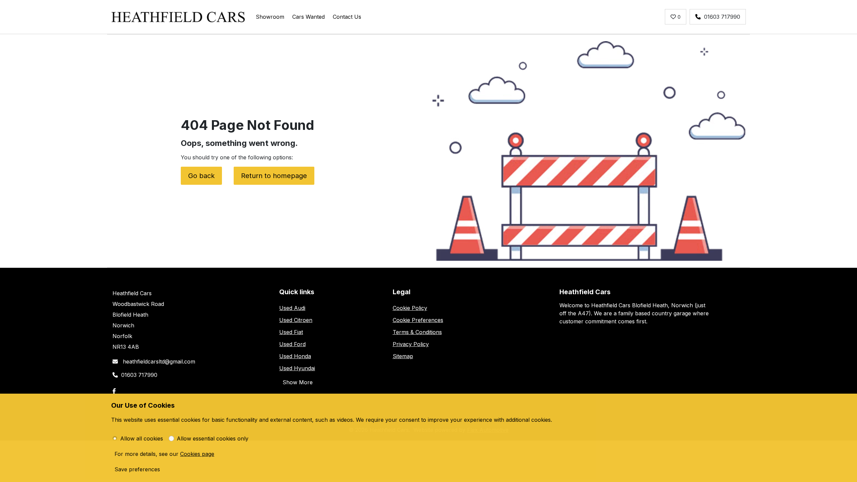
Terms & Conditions (417, 332)
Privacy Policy (411, 344)
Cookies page (197, 454)
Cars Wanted (308, 16)
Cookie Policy (410, 308)
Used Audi (292, 308)
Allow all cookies (141, 438)
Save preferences (137, 469)
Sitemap (403, 356)
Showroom (270, 16)
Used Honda (295, 356)
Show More (298, 382)
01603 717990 (722, 16)
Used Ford (292, 344)
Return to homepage (274, 176)
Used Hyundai (297, 368)
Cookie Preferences (418, 320)
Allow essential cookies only (212, 438)
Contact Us (347, 16)
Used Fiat (291, 332)
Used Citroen (295, 320)
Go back (201, 176)
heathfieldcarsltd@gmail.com (158, 361)
